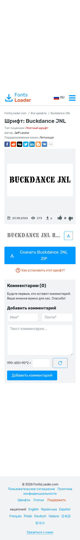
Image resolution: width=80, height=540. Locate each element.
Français (15, 516)
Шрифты (24, 500)
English (33, 509)
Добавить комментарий (32, 375)
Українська (49, 509)
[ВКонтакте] (44, 144)
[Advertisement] (40, 45)
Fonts (22, 97)
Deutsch (40, 516)
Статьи (39, 500)
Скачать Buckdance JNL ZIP (44, 255)
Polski (28, 516)
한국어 (40, 523)
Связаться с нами (40, 532)
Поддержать (56, 500)
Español (64, 509)
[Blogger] (38, 144)
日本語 (66, 516)
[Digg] (19, 144)
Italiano (54, 516)
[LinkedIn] (32, 144)
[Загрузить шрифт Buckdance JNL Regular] (68, 235)
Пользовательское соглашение (31, 489)
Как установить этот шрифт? (43, 270)
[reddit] (13, 144)
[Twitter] (25, 144)
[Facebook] (7, 144)
